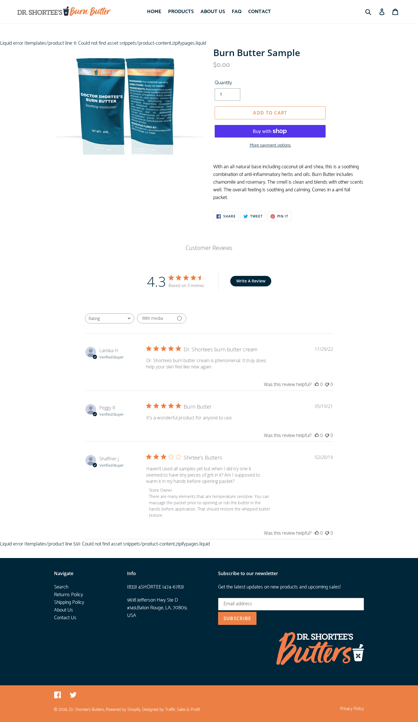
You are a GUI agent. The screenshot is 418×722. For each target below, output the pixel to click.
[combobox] (109, 318)
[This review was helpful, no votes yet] (317, 384)
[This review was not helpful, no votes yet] (327, 384)
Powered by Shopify (123, 709)
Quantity (223, 83)
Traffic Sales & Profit (182, 709)
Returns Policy (68, 594)
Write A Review (250, 281)
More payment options (270, 145)
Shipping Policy (69, 602)
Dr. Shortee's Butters (86, 709)
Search (61, 587)
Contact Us (65, 618)
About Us (63, 610)
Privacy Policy (352, 708)
